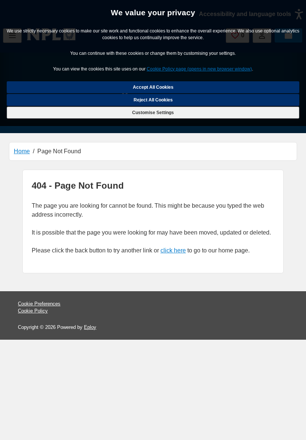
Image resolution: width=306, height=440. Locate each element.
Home (22, 151)
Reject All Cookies (153, 100)
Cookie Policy (33, 311)
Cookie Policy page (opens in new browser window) (199, 69)
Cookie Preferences (39, 304)
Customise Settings (153, 112)
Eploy (90, 327)
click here (173, 250)
